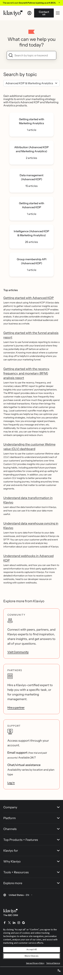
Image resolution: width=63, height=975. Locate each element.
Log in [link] (11, 782)
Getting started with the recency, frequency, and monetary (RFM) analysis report (26, 373)
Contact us (44, 13)
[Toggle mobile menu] (58, 13)
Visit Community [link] (18, 652)
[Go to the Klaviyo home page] (13, 13)
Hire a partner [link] (16, 707)
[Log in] (29, 13)
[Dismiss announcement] (59, 2)
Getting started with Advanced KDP (28, 298)
